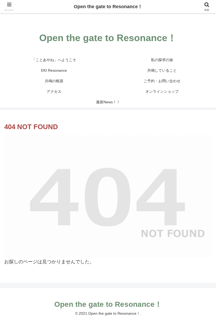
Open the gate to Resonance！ (108, 6)
